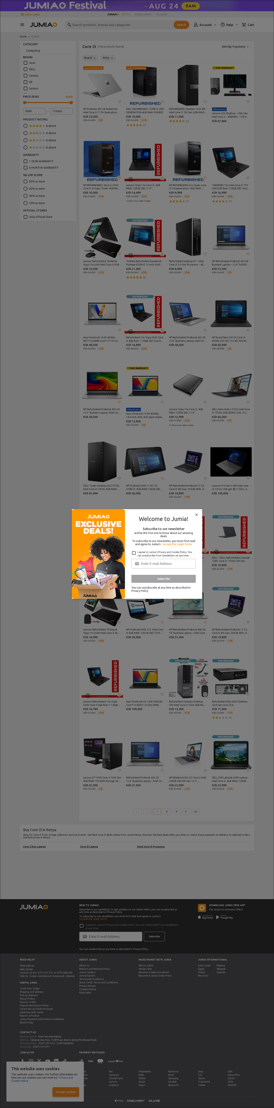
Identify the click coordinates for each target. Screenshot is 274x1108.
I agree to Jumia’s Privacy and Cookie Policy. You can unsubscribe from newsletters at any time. (164, 554)
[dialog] (137, 554)
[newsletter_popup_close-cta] (197, 515)
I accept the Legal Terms (177, 544)
